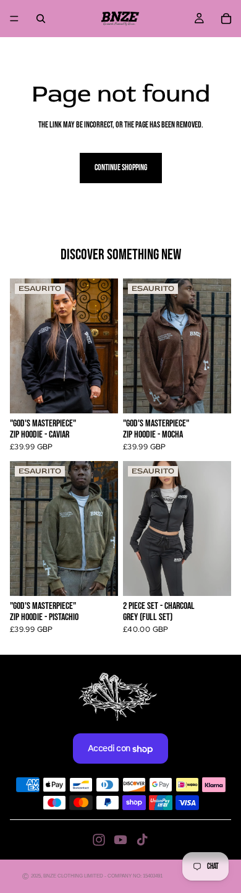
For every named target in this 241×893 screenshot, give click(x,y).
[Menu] (14, 18)
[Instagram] (98, 839)
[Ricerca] (40, 18)
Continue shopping (121, 167)
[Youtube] (120, 839)
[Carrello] (226, 18)
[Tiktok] (142, 839)
